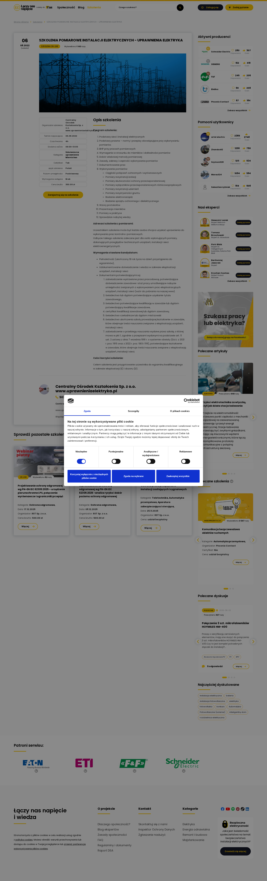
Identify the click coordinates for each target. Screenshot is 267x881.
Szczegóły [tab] (133, 411)
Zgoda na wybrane (134, 476)
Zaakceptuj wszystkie (177, 476)
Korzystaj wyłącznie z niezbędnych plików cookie (89, 476)
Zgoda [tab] (87, 411)
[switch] (116, 461)
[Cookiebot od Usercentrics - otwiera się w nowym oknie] (186, 400)
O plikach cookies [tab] (180, 411)
